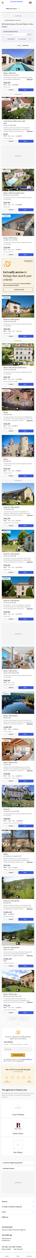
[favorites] (33, 3)
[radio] (7, 1079)
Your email (8, 1049)
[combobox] (27, 45)
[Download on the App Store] (7, 1239)
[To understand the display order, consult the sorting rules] (33, 45)
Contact (11, 90)
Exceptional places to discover (13, 20)
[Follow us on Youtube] (16, 1221)
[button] (18, 276)
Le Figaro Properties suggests (12, 1207)
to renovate (22, 39)
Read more (30, 79)
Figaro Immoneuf (18, 1249)
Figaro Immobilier (6, 1249)
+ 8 (29, 39)
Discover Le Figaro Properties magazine (14, 1230)
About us (4, 1201)
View (25, 90)
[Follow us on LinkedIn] (3, 1221)
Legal (3, 1212)
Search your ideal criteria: (10, 31)
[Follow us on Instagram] (6, 1221)
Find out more (20, 1061)
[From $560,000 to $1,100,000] (5, 134)
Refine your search (12, 9)
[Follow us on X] (13, 1221)
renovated (11, 39)
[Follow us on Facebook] (10, 1221)
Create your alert (19, 290)
